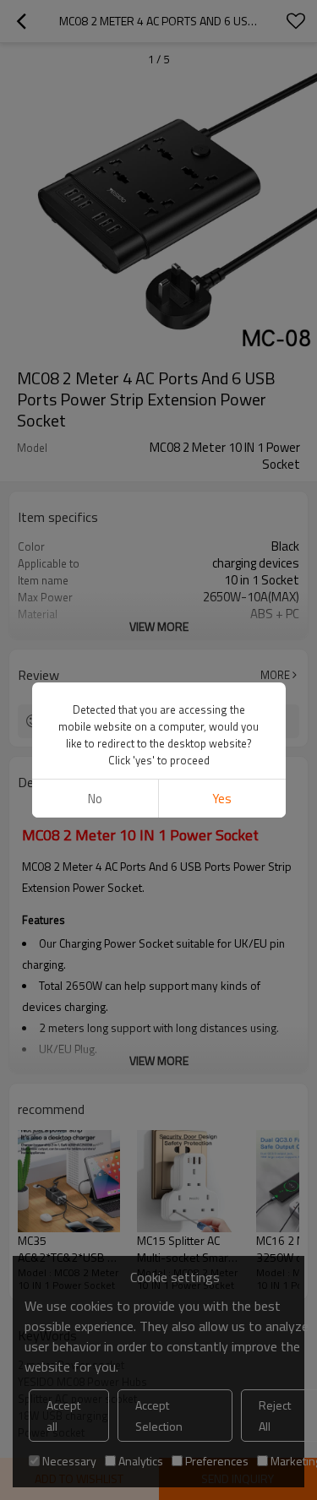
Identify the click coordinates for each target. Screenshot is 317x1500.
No (95, 798)
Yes (222, 798)
